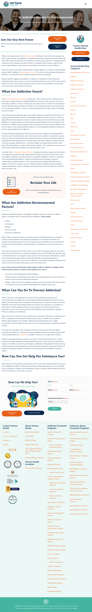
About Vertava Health (32, 432)
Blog (71, 118)
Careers (5, 444)
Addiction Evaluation (77, 81)
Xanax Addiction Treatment (79, 510)
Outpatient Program (54, 464)
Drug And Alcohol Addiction (31, 22)
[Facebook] (10, 450)
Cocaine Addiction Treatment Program (76, 451)
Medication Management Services (55, 514)
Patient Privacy (67, 606)
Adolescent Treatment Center (54, 521)
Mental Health (75, 200)
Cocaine (73, 122)
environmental (31, 72)
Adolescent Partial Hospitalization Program (55, 527)
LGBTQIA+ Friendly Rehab (79, 185)
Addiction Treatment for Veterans (55, 540)
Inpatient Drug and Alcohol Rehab (56, 440)
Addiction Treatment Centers (40, 606)
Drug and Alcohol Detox (55, 468)
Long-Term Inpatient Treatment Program (56, 446)
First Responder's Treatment (79, 164)
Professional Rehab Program (56, 579)
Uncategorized (75, 250)
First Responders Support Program (55, 534)
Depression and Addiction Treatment (57, 484)
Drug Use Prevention (77, 147)
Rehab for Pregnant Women (56, 550)
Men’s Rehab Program (54, 570)
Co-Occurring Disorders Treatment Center (55, 478)
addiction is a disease (30, 56)
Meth (72, 204)
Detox (72, 131)
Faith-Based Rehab (76, 160)
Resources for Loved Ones (79, 229)
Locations (6, 432)
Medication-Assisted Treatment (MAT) (77, 195)
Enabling (73, 156)
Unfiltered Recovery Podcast (34, 458)
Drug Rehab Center (76, 143)
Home (15, 22)
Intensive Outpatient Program (80, 181)
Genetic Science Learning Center (16, 99)
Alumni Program (52, 558)
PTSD (72, 225)
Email (52, 390)
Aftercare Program (53, 554)
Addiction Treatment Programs (54, 433)
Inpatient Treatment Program (80, 177)
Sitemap (75, 606)
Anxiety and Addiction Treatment (56, 491)
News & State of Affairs (78, 208)
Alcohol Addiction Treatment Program (79, 440)
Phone (74, 390)
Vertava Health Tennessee (33, 468)
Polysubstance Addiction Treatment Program (78, 483)
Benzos (72, 114)
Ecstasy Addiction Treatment (79, 514)
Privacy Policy (55, 606)
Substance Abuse (76, 238)
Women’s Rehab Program (55, 575)
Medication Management (78, 189)
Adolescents (74, 93)
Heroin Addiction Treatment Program (79, 477)
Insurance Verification (10, 436)
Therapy (73, 242)
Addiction (73, 76)
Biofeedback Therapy (54, 591)
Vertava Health (24, 606)
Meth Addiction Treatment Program (78, 470)
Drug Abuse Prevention (78, 135)
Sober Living (74, 233)
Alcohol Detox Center (56, 472)
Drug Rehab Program (76, 445)
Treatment (23, 335)
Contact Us (6, 440)
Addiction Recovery (76, 85)
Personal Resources (76, 217)
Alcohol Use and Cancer (78, 106)
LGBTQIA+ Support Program (56, 546)
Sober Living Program (56, 562)
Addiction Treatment (77, 89)
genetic (22, 72)
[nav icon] (85, 4)
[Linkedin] (15, 450)
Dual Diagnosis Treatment (78, 152)
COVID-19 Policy (30, 440)
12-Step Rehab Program (55, 583)
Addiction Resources (32, 444)
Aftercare (73, 97)
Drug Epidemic (75, 139)
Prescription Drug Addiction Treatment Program (79, 490)
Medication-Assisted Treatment (54, 508)
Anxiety (72, 110)
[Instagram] (12, 450)
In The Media (29, 436)
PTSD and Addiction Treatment (55, 497)
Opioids (72, 212)
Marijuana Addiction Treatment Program (76, 464)
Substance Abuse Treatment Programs (79, 433)
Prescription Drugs (76, 221)
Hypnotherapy (52, 587)
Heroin (72, 168)
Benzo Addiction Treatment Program (79, 457)
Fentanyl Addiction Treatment (76, 500)
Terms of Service (67, 608)
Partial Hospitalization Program (54, 453)
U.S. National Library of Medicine (23, 152)
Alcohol (73, 102)
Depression (74, 127)
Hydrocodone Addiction (78, 173)
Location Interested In (58, 398)
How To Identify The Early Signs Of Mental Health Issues (33, 451)
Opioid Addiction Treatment (79, 506)
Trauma (72, 246)
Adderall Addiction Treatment (80, 72)
